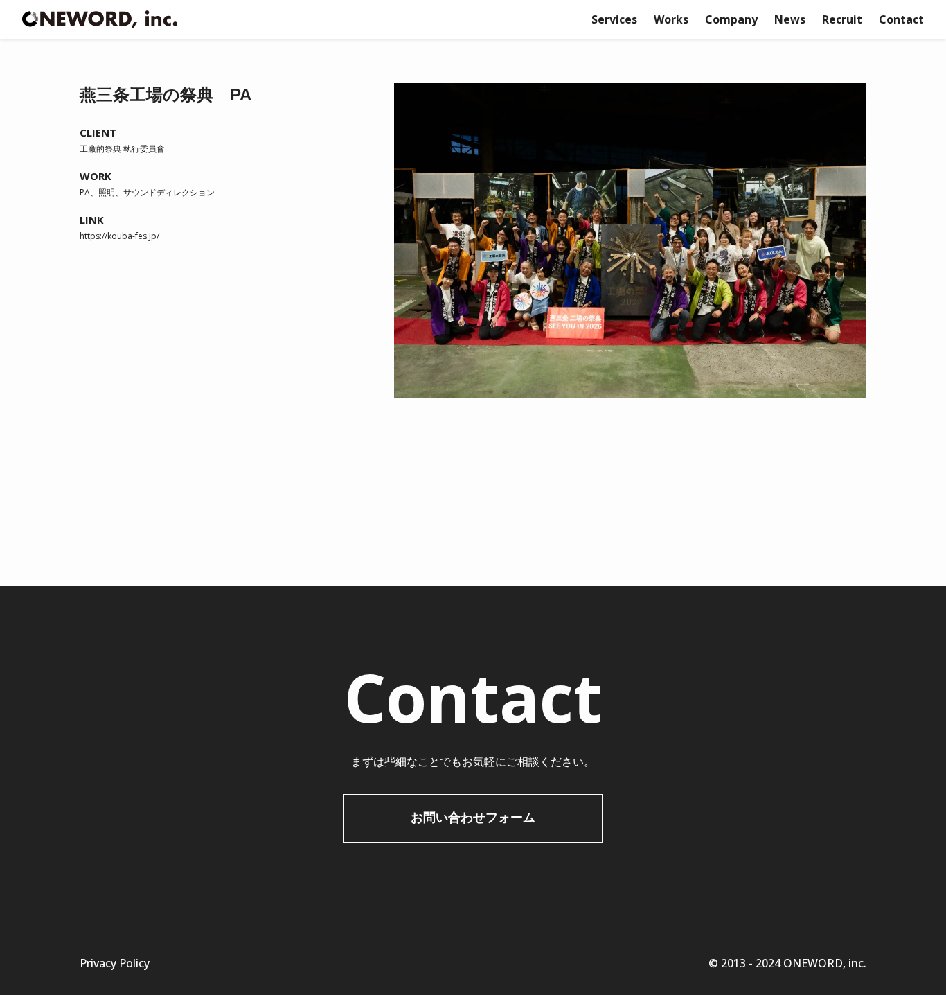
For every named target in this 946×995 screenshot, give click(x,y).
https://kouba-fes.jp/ (119, 236)
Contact (901, 19)
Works (671, 19)
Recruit (842, 19)
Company (731, 19)
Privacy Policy (115, 963)
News (789, 19)
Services (614, 19)
